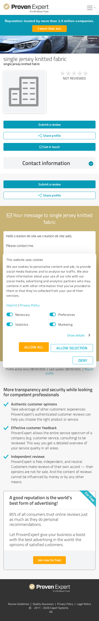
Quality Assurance (43, 604)
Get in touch (51, 147)
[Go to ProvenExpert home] (26, 8)
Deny (82, 360)
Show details (76, 335)
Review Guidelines (18, 604)
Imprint (11, 305)
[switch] (53, 314)
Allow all (33, 347)
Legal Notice (84, 604)
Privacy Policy (30, 305)
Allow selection (71, 347)
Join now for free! (49, 560)
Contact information (46, 163)
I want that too (49, 28)
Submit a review (49, 124)
